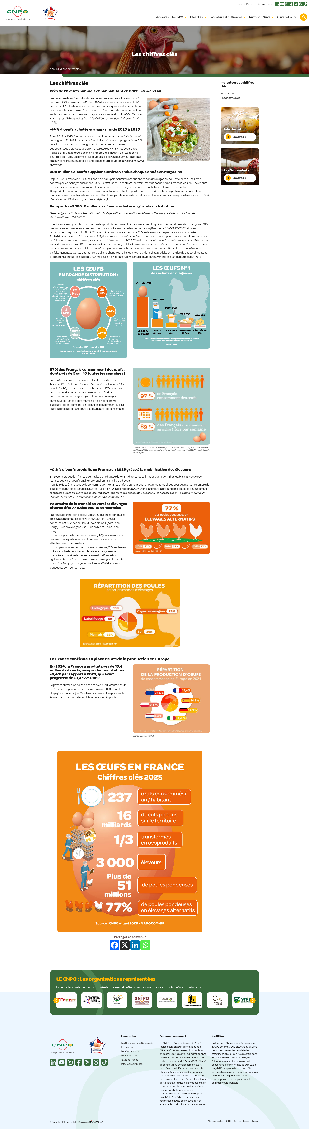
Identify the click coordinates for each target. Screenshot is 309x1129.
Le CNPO (177, 17)
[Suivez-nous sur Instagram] (287, 5)
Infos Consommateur (132, 1064)
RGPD (228, 1121)
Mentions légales (215, 1121)
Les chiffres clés (230, 98)
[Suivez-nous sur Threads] (301, 5)
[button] (253, 1000)
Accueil (54, 69)
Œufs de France (286, 17)
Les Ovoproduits (130, 1051)
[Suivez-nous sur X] (296, 5)
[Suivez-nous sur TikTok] (305, 5)
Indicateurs (227, 93)
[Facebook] (114, 945)
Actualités (162, 17)
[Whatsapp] (145, 945)
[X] (125, 945)
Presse (246, 1121)
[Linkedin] (135, 945)
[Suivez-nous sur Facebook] (291, 5)
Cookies (237, 1121)
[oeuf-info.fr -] (21, 13)
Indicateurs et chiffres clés (226, 17)
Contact (255, 1121)
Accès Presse (246, 4)
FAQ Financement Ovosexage (137, 1043)
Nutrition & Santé (259, 17)
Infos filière (196, 17)
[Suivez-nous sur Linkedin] (277, 5)
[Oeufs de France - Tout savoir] (50, 13)
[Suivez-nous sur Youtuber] (282, 5)
